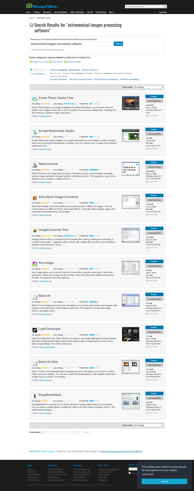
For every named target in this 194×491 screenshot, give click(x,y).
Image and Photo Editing (47, 347)
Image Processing (40, 62)
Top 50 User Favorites (57, 475)
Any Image (46, 263)
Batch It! (44, 296)
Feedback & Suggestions (108, 469)
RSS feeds (102, 477)
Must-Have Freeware (56, 480)
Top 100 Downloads (81, 475)
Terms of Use (32, 480)
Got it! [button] (164, 481)
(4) (76, 104)
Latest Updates (79, 477)
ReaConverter (48, 164)
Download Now (154, 101)
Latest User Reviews (56, 472)
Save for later (153, 115)
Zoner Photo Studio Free (56, 98)
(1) (76, 236)
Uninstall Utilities (74, 62)
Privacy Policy (32, 477)
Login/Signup (103, 475)
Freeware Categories (81, 469)
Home (31, 18)
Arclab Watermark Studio (56, 131)
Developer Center (105, 472)
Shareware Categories (82, 472)
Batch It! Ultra (48, 362)
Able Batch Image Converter (58, 197)
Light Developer (50, 329)
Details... (154, 96)
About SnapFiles (34, 475)
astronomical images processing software (121, 451)
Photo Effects (57, 62)
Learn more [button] (148, 474)
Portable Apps (54, 477)
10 (79, 432)
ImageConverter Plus (53, 230)
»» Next (86, 432)
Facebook (102, 480)
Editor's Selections (55, 469)
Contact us (31, 472)
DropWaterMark (50, 395)
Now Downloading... (81, 480)
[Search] (163, 7)
